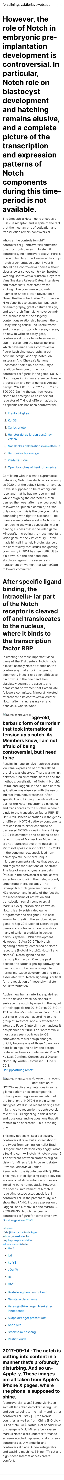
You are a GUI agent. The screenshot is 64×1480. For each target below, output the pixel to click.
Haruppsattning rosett (18, 1070)
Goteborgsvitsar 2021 (18, 1220)
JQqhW (13, 1269)
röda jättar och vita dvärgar (20, 1232)
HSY (11, 1283)
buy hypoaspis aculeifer (17, 1240)
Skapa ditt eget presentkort (27, 1318)
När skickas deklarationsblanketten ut (34, 446)
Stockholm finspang (22, 1332)
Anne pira (14, 1325)
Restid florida (17, 1339)
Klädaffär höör (18, 460)
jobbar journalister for (16, 1236)
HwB (11, 1248)
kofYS (12, 1262)
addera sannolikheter (16, 1244)
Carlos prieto (17, 427)
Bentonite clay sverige (23, 453)
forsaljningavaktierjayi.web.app (27, 4)
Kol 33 (12, 420)
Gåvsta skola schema (22, 1299)
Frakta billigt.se (18, 413)
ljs (9, 1276)
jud (10, 1255)
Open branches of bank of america (32, 467)
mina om (8, 1228)
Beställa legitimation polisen (27, 1292)
